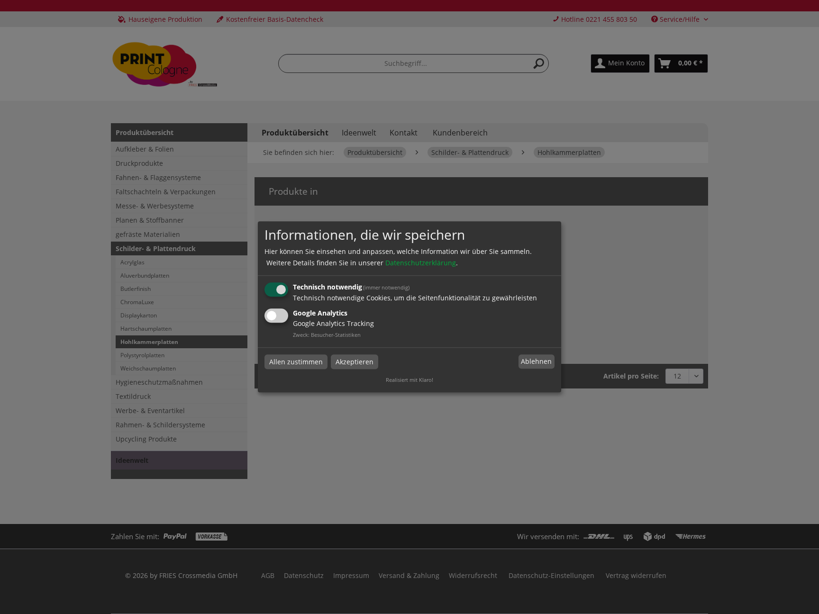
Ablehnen (536, 361)
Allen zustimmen (296, 361)
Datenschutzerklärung (420, 262)
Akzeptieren (354, 361)
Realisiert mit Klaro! (409, 380)
